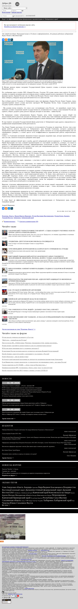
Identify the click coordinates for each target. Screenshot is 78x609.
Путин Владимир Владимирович (43, 216)
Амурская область (15, 487)
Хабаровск (17, 218)
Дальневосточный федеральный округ (43, 490)
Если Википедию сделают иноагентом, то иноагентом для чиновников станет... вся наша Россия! (34, 362)
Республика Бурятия (36, 498)
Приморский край (21, 497)
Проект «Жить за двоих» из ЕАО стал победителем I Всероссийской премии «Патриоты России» (26, 392)
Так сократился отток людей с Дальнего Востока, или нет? (33, 309)
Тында (30, 500)
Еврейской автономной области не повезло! (27, 299)
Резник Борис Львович (62, 216)
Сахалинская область (11, 500)
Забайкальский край (26, 493)
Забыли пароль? (16, 12)
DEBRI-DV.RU (19, 594)
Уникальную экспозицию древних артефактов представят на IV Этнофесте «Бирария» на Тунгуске (27, 405)
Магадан (11, 495)
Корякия (73, 492)
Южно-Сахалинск (18, 503)
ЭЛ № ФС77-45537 (33, 553)
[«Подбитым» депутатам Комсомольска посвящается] (4, 245)
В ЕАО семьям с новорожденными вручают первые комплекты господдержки (22, 388)
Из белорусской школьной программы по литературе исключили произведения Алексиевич (32, 359)
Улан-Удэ (34, 500)
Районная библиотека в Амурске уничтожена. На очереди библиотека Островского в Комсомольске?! (28, 430)
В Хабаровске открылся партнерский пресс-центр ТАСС (16, 394)
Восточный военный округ (13, 490)
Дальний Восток (7, 218)
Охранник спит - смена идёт (9, 471)
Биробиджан (44, 487)
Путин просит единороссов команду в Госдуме (18, 337)
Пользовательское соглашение (8, 546)
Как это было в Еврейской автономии (24, 290)
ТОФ (26, 500)
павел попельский (70, 431)
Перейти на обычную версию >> (15, 26)
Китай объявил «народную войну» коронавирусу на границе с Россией (25, 354)
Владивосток (69, 487)
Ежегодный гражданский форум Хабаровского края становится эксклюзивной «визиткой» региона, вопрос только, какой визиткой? (38, 257)
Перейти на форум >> (9, 475)
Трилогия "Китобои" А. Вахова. (10, 469)
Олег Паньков (71, 455)
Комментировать (9, 221)
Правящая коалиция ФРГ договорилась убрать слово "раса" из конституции (27, 368)
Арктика (35, 487)
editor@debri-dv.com (45, 550)
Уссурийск (40, 500)
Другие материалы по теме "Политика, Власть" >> (18, 329)
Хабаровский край (28, 218)
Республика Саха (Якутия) (55, 498)
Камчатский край (40, 492)
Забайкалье (17, 493)
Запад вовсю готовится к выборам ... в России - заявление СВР (18, 385)
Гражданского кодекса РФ (26, 559)
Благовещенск (57, 487)
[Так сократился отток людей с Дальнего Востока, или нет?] (4, 313)
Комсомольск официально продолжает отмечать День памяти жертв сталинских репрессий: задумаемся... (28, 446)
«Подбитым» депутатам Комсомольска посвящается (31, 241)
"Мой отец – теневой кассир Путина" (14, 340)
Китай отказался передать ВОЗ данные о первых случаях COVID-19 (25, 370)
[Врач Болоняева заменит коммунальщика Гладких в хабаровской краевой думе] (4, 272)
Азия (4, 487)
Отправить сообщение (32, 550)
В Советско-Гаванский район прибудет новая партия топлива (17, 396)
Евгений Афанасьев (69, 435)
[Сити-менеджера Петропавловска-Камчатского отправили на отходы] (4, 253)
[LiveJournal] (12, 40)
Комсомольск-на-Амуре (59, 492)
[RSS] (2, 541)
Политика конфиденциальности (21, 546)
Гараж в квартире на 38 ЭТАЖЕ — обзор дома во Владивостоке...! (24, 365)
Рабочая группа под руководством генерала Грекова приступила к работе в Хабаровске (24, 403)
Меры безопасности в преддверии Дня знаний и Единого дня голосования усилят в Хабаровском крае (28, 412)
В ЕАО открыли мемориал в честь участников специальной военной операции (22, 390)
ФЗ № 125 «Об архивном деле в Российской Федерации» (54, 555)
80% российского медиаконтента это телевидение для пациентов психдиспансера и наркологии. (26, 473)
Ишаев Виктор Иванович (23, 216)
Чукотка (5, 503)
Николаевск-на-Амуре (44, 495)
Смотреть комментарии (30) (28, 221)
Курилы (5, 495)
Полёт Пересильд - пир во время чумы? (15, 356)
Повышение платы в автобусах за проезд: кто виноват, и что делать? (19, 454)
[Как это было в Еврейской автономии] (4, 294)
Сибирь (23, 500)
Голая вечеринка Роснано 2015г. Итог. (11, 433)
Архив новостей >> (9, 418)
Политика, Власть (8, 216)
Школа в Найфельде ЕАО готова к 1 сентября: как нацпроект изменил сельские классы (24, 414)
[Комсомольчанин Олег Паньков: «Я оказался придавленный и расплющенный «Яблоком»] (4, 321)
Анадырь (28, 487)
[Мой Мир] (9, 40)
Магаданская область (23, 495)
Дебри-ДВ (6, 3)
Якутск (30, 503)
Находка (34, 495)
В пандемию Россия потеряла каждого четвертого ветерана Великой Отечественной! (30, 351)
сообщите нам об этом (29, 588)
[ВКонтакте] (3, 40)
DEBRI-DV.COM (11, 594)
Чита (73, 500)
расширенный (30, 15)
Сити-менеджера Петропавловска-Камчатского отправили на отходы (38, 249)
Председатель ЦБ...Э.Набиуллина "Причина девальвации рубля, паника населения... (30, 343)
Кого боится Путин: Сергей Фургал (11, 450)
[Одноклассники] (6, 40)
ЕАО (11, 492)
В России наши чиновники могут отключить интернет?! (20, 348)
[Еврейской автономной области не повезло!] (4, 303)
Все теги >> (6, 505)
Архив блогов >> (8, 458)
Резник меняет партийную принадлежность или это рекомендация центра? (26, 345)
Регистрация (6, 12)
